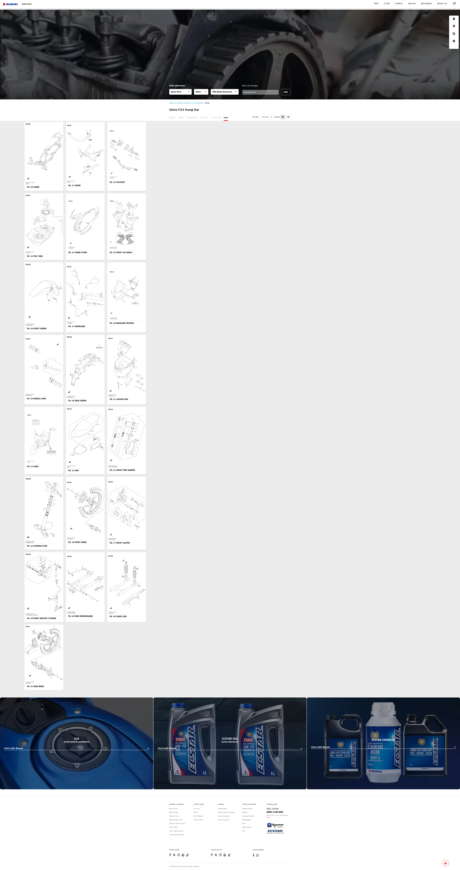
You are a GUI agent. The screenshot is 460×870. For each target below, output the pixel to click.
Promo (196, 812)
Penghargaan (246, 820)
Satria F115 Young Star (193, 103)
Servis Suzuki (173, 827)
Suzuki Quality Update (176, 835)
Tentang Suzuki (247, 809)
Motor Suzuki (173, 812)
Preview (172, 118)
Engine (180, 118)
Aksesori (412, 4)
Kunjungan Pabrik (248, 816)
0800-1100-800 (275, 812)
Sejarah (244, 812)
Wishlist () (442, 4)
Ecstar (387, 4)
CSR (243, 831)
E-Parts (179, 103)
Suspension (216, 118)
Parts (376, 4)
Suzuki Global (246, 827)
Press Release (198, 816)
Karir (243, 823)
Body (226, 118)
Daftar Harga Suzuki (176, 820)
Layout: (277, 117)
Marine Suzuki (174, 816)
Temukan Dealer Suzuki (177, 823)
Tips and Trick (198, 820)
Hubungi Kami (222, 809)
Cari (286, 92)
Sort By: (255, 117)
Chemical (399, 4)
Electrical (204, 118)
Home (171, 103)
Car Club (196, 809)
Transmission (191, 118)
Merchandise (426, 4)
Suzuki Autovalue (223, 816)
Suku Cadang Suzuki (176, 831)
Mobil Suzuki (173, 809)
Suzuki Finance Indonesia (226, 812)
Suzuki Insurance (223, 820)
